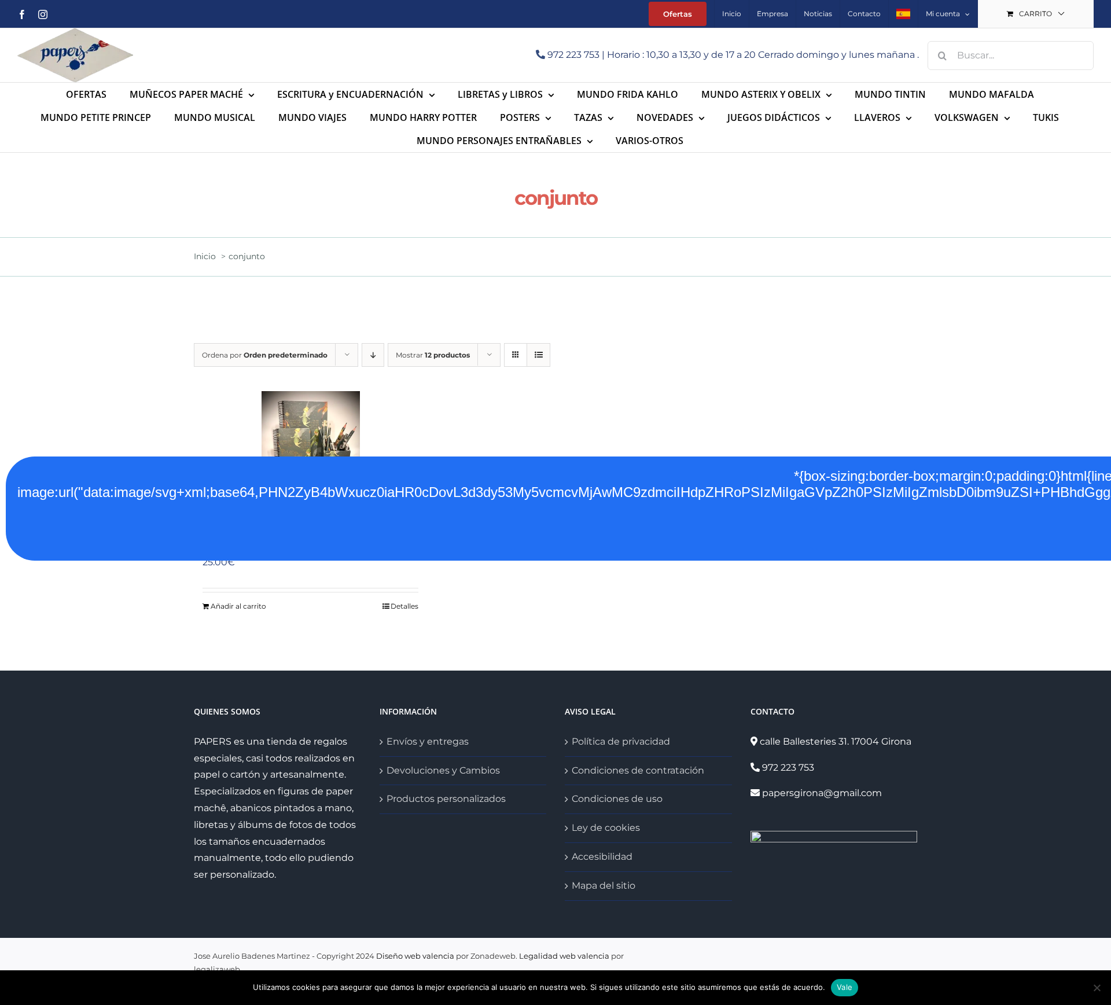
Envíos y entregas (428, 741)
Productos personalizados (446, 798)
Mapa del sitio (603, 885)
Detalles (404, 606)
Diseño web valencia (415, 955)
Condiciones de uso (617, 798)
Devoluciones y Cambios (443, 770)
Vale (844, 987)
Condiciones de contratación (638, 770)
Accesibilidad (602, 856)
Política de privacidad (621, 741)
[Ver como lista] (538, 355)
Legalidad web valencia (564, 955)
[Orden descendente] (373, 355)
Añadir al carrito (238, 606)
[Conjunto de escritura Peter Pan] (310, 449)
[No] (1096, 987)
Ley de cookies (606, 827)
